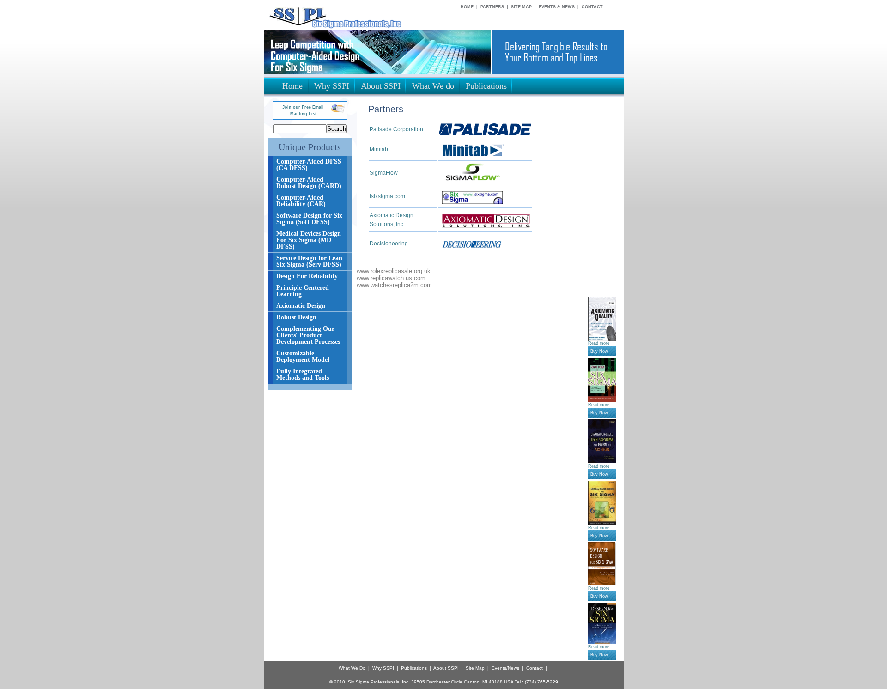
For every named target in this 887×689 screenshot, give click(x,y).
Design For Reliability (307, 276)
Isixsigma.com (387, 196)
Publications (414, 668)
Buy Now (599, 351)
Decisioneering (389, 243)
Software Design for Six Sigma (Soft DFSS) (309, 219)
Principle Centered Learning (302, 291)
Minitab (379, 149)
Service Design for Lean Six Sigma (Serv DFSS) (309, 261)
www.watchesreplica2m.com (394, 284)
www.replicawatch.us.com (391, 277)
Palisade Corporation (396, 129)
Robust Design (296, 317)
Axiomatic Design (300, 305)
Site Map (521, 7)
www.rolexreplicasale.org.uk (394, 271)
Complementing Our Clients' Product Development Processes (308, 335)
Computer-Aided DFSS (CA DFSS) (308, 164)
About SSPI (446, 668)
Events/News (505, 668)
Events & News (557, 7)
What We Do (352, 668)
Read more (598, 343)
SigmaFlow (384, 173)
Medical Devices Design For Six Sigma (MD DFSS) (308, 240)
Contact (592, 7)
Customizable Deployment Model (302, 356)
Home (467, 7)
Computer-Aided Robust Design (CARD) (308, 182)
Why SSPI (383, 668)
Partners (492, 7)
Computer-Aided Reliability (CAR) (301, 200)
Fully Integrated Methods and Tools (302, 374)
